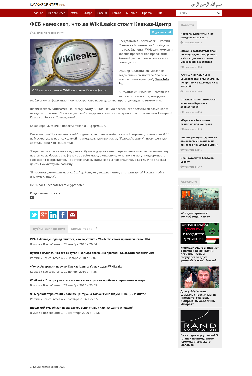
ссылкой (71, 138)
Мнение (131, 13)
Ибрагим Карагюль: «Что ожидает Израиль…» (197, 38)
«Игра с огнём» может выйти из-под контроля (196, 124)
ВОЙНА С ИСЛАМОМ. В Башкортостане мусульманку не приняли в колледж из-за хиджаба (200, 83)
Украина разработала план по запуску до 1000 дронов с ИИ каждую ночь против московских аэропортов (199, 58)
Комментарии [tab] (84, 229)
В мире (87, 13)
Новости (187, 25)
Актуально (189, 182)
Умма (74, 13)
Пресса (147, 13)
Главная (38, 13)
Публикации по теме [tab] (49, 229)
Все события (56, 13)
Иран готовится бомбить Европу (197, 162)
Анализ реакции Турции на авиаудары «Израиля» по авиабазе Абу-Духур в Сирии (199, 143)
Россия (102, 13)
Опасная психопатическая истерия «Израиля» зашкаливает (198, 105)
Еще (160, 13)
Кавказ (116, 13)
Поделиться (160, 32)
